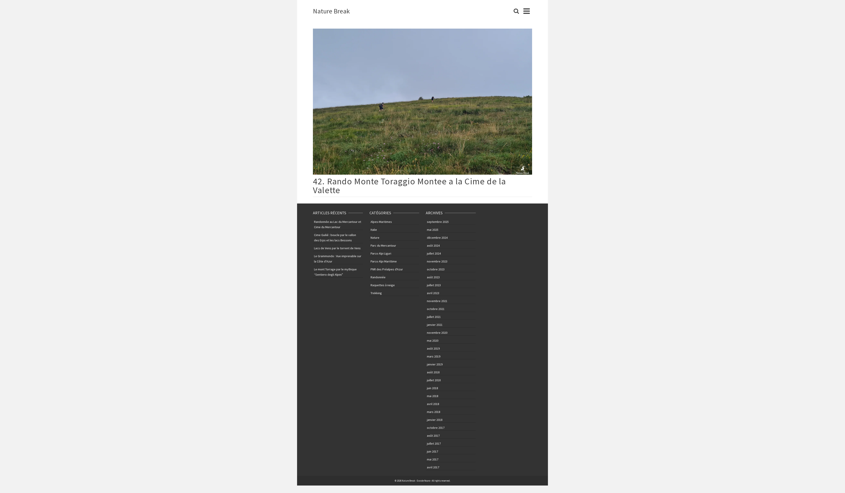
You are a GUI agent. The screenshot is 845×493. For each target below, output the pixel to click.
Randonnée (378, 277)
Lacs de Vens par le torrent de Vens (337, 248)
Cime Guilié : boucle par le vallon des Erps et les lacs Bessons (335, 237)
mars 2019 (433, 356)
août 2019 (433, 348)
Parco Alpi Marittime (384, 261)
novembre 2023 (437, 261)
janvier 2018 (435, 420)
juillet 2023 (434, 285)
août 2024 (433, 245)
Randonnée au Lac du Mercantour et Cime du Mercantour (337, 224)
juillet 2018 (434, 380)
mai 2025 (432, 230)
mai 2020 (432, 341)
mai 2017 (432, 459)
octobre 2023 (436, 269)
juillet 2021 (434, 317)
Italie (374, 230)
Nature (375, 238)
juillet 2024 (434, 253)
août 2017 (433, 436)
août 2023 (433, 277)
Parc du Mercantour (383, 245)
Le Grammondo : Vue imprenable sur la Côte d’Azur (337, 258)
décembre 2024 (437, 238)
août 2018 (433, 372)
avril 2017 (433, 467)
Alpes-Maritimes (381, 222)
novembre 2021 (437, 301)
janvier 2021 (435, 325)
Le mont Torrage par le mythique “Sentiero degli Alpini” (335, 272)
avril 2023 (433, 293)
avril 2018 (433, 404)
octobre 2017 (436, 428)
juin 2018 (432, 388)
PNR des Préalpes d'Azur (387, 269)
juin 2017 (432, 451)
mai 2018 (432, 396)
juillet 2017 (434, 443)
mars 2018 (433, 412)
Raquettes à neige (383, 285)
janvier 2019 (435, 364)
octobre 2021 (436, 309)
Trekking (376, 293)
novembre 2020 (437, 333)
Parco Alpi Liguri (381, 253)
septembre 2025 (438, 222)
